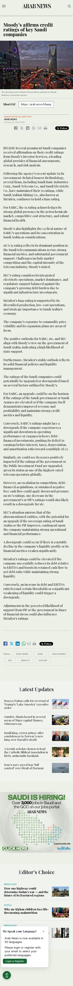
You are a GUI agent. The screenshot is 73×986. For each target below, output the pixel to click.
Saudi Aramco (59, 654)
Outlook (43, 660)
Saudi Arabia (22, 654)
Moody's (25, 660)
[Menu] (4, 6)
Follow (63, 128)
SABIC (40, 654)
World (8, 905)
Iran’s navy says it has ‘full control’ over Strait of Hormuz (24, 766)
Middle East (10, 884)
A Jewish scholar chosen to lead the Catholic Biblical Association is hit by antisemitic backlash (26, 752)
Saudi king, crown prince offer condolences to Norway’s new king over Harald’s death (24, 736)
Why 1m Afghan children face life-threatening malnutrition (26, 910)
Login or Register (15, 961)
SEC (10, 660)
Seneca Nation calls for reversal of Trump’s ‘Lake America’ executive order (26, 704)
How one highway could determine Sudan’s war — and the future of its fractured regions (26, 891)
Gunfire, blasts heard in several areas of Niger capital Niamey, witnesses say (24, 720)
